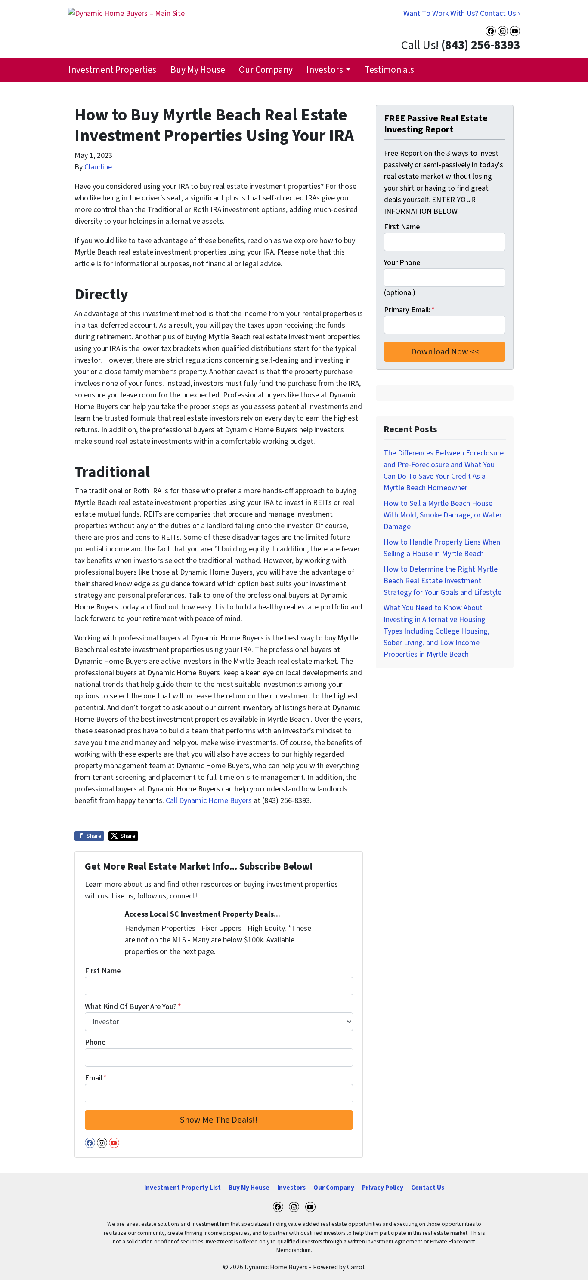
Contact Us (427, 1187)
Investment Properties (112, 70)
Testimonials (389, 70)
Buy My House (197, 70)
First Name (103, 971)
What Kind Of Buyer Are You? (133, 1006)
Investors (324, 70)
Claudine (98, 167)
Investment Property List (182, 1187)
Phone (95, 1042)
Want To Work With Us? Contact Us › (461, 13)
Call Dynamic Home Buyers (209, 800)
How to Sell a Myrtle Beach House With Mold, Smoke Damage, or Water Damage (443, 515)
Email (96, 1078)
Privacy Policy (382, 1187)
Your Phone (402, 262)
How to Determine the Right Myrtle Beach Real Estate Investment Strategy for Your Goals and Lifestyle (442, 581)
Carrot (356, 1267)
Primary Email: (409, 310)
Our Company (266, 70)
